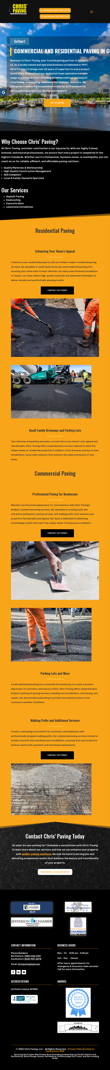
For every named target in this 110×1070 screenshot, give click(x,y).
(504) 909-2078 (32, 959)
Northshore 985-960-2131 (56, 16)
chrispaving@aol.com (29, 964)
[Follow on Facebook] (13, 972)
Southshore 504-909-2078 (56, 10)
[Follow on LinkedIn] (18, 972)
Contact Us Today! (57, 290)
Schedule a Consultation (55, 871)
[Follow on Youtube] (24, 972)
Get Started (57, 103)
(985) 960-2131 (32, 956)
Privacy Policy (75, 1049)
